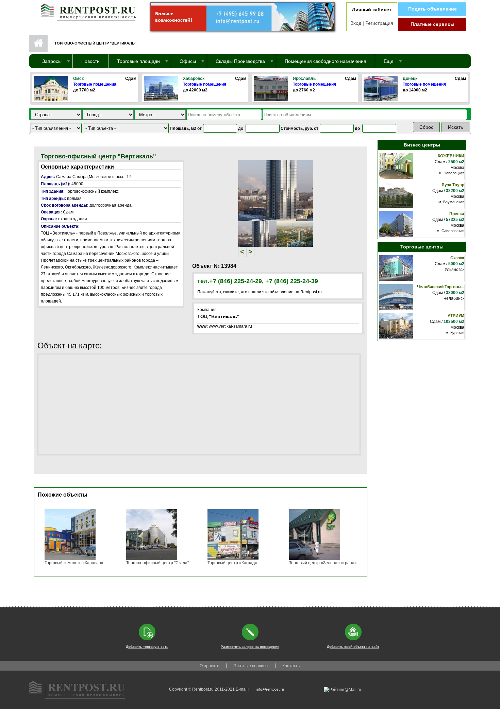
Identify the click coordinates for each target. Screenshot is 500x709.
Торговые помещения (94, 84)
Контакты (291, 665)
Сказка (457, 258)
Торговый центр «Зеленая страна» (323, 562)
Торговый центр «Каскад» (232, 562)
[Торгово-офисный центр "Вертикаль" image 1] (275, 190)
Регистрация (379, 23)
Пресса (456, 213)
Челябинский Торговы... (440, 286)
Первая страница (38, 43)
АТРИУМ (456, 315)
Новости (90, 61)
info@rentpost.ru (270, 689)
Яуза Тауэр (452, 185)
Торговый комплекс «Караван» (74, 562)
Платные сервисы (432, 24)
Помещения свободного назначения (325, 61)
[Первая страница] (85, 10)
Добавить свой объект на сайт (353, 647)
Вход (355, 23)
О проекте (209, 665)
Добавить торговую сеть (147, 647)
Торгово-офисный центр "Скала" (157, 562)
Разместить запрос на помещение (250, 647)
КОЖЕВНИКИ (451, 156)
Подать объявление (432, 9)
